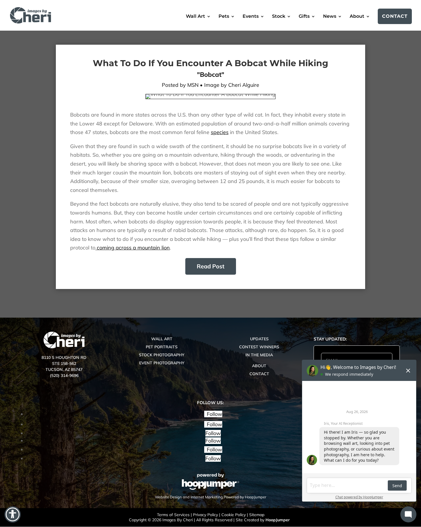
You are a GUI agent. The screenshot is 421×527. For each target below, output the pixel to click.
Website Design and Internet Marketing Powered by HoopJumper (210, 497)
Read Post (211, 266)
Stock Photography (161, 354)
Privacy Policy (205, 514)
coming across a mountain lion (132, 247)
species (220, 132)
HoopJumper (277, 519)
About (357, 16)
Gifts (304, 16)
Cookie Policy (233, 514)
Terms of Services (173, 514)
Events (251, 16)
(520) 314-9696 (64, 375)
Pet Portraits (162, 346)
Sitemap (256, 514)
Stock (278, 16)
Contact (395, 16)
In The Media (259, 354)
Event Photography (161, 362)
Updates (259, 338)
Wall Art (195, 16)
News (329, 16)
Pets (224, 16)
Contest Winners (259, 346)
